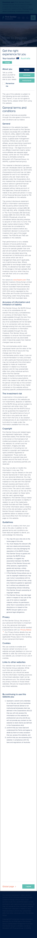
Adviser (27, 70)
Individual (26, 75)
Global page (8, 886)
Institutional (26, 81)
